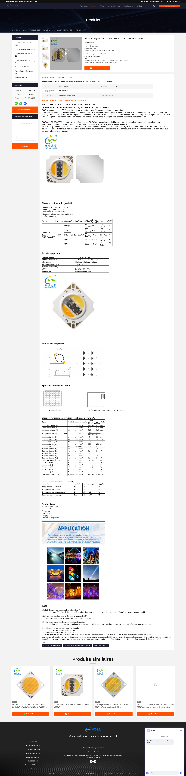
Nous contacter (128, 6)
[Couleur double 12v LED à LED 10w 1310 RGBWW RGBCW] (30, 685)
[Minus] (181, 730)
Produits (93, 6)
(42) (23, 61)
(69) (24, 49)
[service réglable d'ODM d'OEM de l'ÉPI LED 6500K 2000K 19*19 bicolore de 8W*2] (155, 685)
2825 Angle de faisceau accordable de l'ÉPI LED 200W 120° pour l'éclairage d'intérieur (70, 706)
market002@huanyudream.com (153, 1)
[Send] (181, 773)
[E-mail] (25, 103)
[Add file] (147, 773)
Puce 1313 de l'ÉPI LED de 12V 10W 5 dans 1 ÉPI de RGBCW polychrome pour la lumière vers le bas (113, 706)
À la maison (84, 6)
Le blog (139, 6)
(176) (23, 44)
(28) (23, 55)
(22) (24, 72)
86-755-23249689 (174, 1)
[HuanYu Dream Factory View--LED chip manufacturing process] (66, 53)
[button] (45, 67)
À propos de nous (114, 6)
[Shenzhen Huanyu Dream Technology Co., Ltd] (12, 6)
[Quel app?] (21, 103)
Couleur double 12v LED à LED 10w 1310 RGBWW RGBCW (30, 706)
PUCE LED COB (35, 30)
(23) (21, 78)
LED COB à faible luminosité (52, 645)
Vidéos (102, 6)
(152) (22, 67)
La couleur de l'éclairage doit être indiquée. (77, 645)
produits (25, 30)
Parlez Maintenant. (169, 6)
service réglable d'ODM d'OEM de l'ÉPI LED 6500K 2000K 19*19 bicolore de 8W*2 (154, 706)
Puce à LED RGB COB (101, 645)
